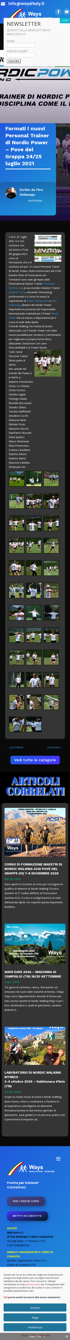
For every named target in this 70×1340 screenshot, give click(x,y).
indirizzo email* (17, 51)
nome (11, 41)
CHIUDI (65, 20)
